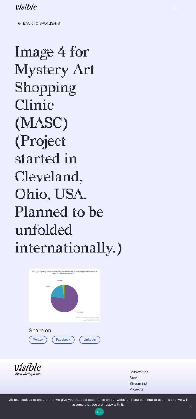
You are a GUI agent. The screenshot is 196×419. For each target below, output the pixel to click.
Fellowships (139, 372)
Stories (136, 378)
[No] (190, 406)
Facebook (63, 340)
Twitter (38, 340)
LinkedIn (90, 340)
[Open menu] (174, 6)
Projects (137, 389)
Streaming (138, 383)
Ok (99, 412)
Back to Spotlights (41, 23)
